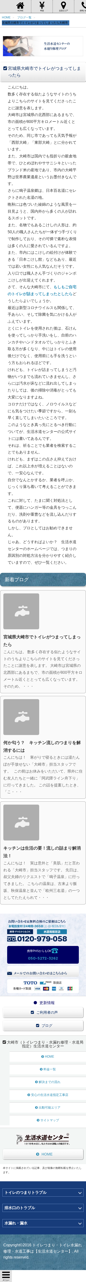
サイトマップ (49, 1120)
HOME (49, 1056)
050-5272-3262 (43, 958)
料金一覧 (49, 1069)
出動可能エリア (49, 1107)
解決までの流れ (49, 1082)
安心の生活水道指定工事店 (49, 1095)
